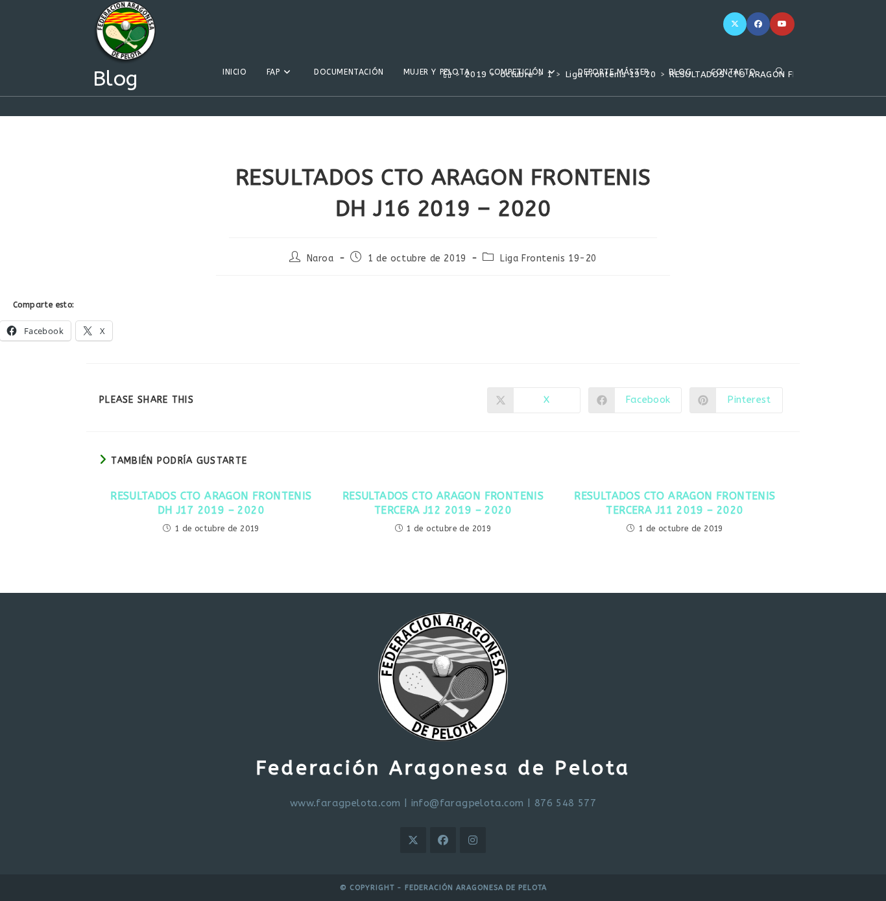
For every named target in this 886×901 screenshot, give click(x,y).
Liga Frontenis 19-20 (548, 258)
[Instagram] (473, 840)
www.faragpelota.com (345, 803)
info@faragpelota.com (467, 803)
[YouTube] (782, 24)
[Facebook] (758, 24)
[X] (735, 24)
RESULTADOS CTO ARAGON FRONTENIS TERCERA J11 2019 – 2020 (674, 503)
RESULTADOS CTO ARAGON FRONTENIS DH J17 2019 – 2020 (210, 503)
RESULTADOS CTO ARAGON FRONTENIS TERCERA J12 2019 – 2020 (443, 503)
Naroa (320, 258)
